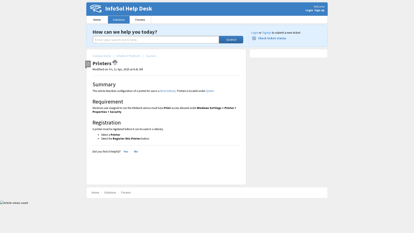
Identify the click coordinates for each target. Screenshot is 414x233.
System (151, 56)
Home (97, 20)
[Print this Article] (115, 62)
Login (254, 33)
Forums (140, 20)
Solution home (102, 56)
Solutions (119, 20)
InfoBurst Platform (128, 56)
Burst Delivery (168, 91)
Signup (266, 33)
